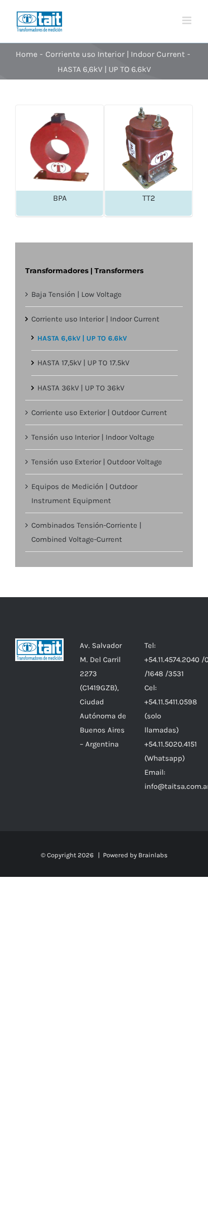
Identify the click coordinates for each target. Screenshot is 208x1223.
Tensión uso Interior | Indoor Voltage (92, 437)
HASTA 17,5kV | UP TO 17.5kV (83, 362)
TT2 (148, 198)
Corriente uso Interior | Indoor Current (95, 318)
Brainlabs (153, 855)
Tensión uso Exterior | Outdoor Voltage (96, 461)
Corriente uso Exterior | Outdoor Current (99, 412)
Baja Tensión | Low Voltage (76, 294)
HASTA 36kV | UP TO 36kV (80, 387)
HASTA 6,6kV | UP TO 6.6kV (82, 338)
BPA (60, 198)
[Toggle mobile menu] (187, 20)
